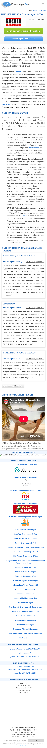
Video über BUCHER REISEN (24, 673)
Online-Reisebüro (39, 10)
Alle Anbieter (23, 638)
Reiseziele (6, 104)
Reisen (18, 72)
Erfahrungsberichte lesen (23, 39)
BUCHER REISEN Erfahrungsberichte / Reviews (24, 670)
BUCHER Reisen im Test (25, 667)
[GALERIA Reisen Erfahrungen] (23, 483)
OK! (36, 741)
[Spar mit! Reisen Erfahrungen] (23, 509)
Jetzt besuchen (23, 31)
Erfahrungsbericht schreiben (13, 386)
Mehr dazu (23, 746)
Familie (25, 216)
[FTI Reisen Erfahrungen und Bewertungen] (23, 522)
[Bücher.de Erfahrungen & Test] (23, 470)
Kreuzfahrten (34, 148)
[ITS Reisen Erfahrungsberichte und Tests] (23, 496)
